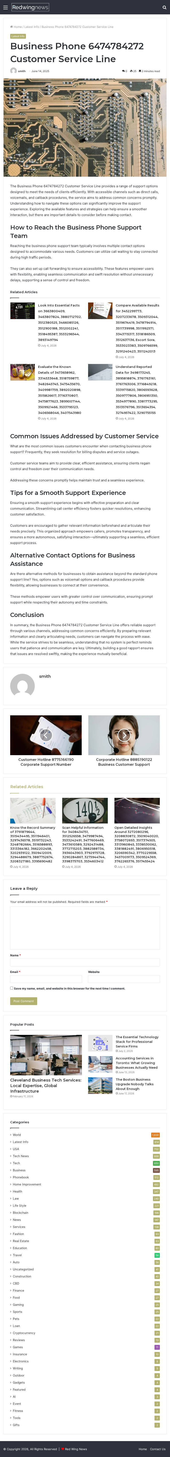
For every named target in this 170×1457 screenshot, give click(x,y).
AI (14, 1396)
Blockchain (20, 1212)
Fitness (18, 1411)
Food (16, 1297)
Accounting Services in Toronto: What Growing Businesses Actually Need (137, 1063)
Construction (22, 1276)
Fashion (18, 1234)
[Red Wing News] (30, 7)
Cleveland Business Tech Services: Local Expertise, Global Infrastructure (45, 1086)
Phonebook (21, 1177)
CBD (16, 1283)
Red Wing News (76, 1449)
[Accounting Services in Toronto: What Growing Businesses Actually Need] (100, 1064)
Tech (16, 1163)
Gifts (16, 1425)
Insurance (20, 1354)
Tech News (21, 1156)
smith (21, 71)
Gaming (18, 1304)
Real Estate (21, 1241)
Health (17, 1191)
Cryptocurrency (24, 1333)
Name (15, 955)
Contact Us (158, 1449)
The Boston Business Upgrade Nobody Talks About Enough (135, 1084)
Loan (16, 1326)
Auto (16, 1262)
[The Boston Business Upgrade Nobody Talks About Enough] (100, 1085)
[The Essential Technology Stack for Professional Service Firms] (100, 1043)
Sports (17, 1311)
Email (15, 972)
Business (19, 1170)
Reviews (19, 1340)
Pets (16, 1319)
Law (16, 1198)
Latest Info (31, 27)
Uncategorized (23, 1269)
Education (20, 1248)
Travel (17, 1255)
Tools (16, 1418)
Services (19, 1227)
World (17, 1135)
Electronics (21, 1361)
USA (16, 1149)
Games (18, 1347)
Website (94, 972)
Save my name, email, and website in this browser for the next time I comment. (69, 988)
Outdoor (18, 1375)
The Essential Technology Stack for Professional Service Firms (137, 1041)
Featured (19, 1389)
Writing (18, 1368)
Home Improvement (27, 1184)
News (17, 1220)
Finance (18, 1290)
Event (17, 1403)
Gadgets (19, 1382)
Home (17, 27)
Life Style (19, 1205)
